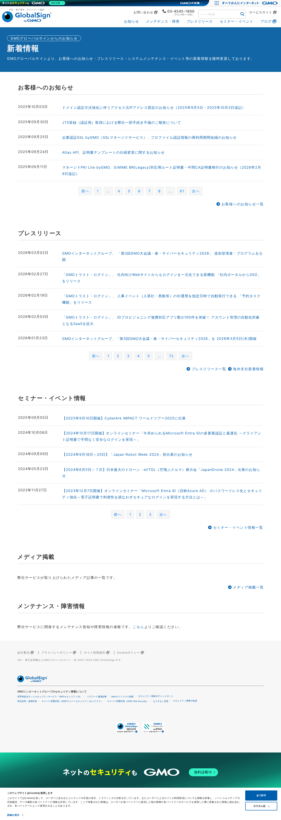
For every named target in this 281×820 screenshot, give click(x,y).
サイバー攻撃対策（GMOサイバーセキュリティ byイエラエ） (72, 701)
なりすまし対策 (160, 701)
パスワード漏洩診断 (97, 696)
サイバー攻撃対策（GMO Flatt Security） (127, 701)
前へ (85, 191)
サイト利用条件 (94, 652)
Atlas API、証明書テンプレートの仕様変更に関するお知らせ (113, 152)
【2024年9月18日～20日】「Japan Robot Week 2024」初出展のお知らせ (127, 454)
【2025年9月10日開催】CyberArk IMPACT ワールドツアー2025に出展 (124, 418)
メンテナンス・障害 (163, 21)
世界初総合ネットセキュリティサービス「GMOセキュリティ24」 (49, 696)
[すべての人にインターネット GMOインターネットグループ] (250, 3)
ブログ (266, 21)
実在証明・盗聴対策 (27, 701)
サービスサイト (260, 12)
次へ (196, 191)
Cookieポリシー (128, 652)
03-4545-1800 (181, 11)
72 (171, 356)
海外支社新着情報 (248, 369)
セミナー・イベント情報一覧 (238, 527)
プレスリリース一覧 (209, 369)
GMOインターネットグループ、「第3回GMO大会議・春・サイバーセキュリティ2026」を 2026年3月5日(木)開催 (159, 338)
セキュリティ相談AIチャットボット (155, 696)
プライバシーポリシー (56, 652)
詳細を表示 (13, 815)
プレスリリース (200, 21)
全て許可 (261, 795)
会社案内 (23, 652)
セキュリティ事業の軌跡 (185, 701)
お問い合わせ (143, 12)
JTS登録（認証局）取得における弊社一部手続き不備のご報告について (121, 122)
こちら (138, 627)
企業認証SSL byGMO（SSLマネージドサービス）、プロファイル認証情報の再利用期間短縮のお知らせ (149, 137)
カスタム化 (259, 806)
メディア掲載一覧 (248, 587)
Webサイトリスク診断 (122, 696)
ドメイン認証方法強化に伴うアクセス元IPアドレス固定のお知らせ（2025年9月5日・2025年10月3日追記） (154, 107)
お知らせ (131, 21)
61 (182, 191)
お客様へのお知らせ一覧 (243, 204)
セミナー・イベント (236, 21)
